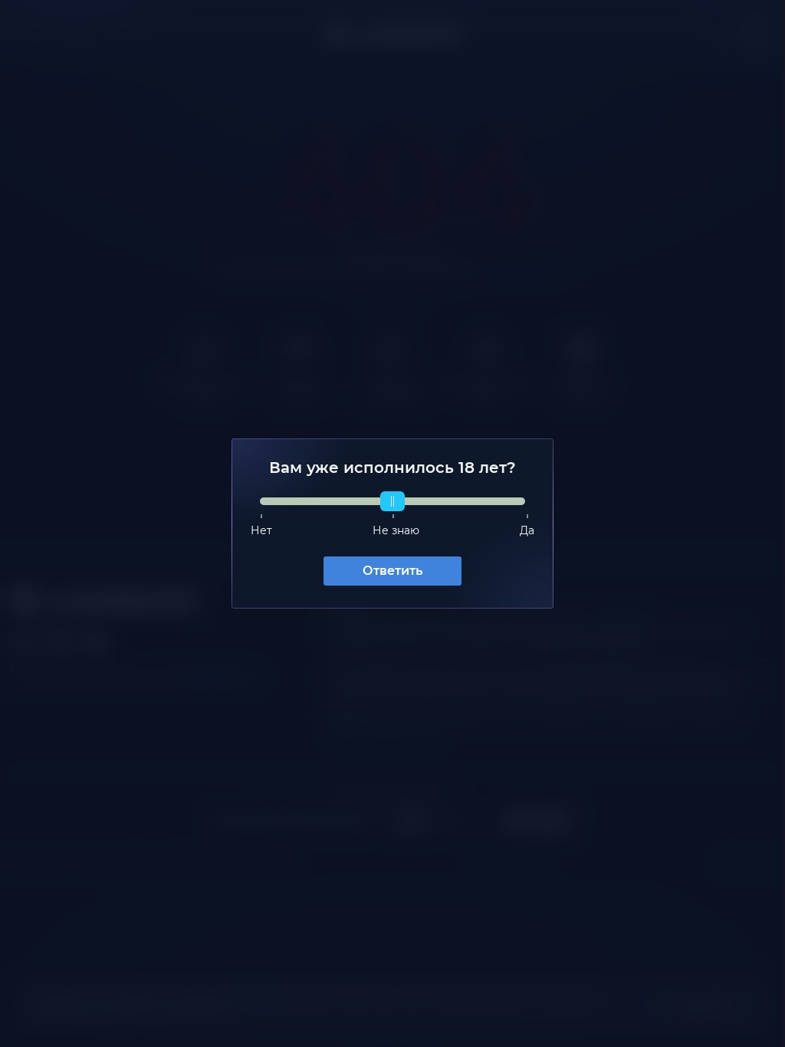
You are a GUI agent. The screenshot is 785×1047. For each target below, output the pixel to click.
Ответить (387, 570)
